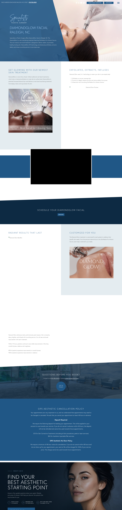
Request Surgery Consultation (95, 2)
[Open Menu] (118, 3)
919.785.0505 (33, 2)
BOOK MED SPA (109, 2)
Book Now (61, 214)
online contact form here (71, 378)
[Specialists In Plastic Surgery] (19, 18)
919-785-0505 (55, 378)
